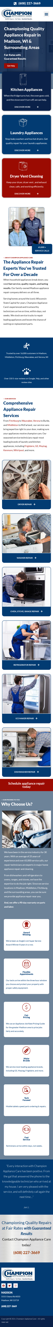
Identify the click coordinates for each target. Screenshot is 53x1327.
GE (36, 446)
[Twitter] (9, 1285)
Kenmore (8, 450)
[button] (46, 14)
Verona (37, 420)
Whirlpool (19, 450)
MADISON (7, 1292)
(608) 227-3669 (9, 1306)
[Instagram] (15, 1285)
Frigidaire (29, 446)
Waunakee (27, 420)
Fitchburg (14, 420)
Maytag (43, 446)
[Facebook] (3, 1285)
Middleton (12, 425)
